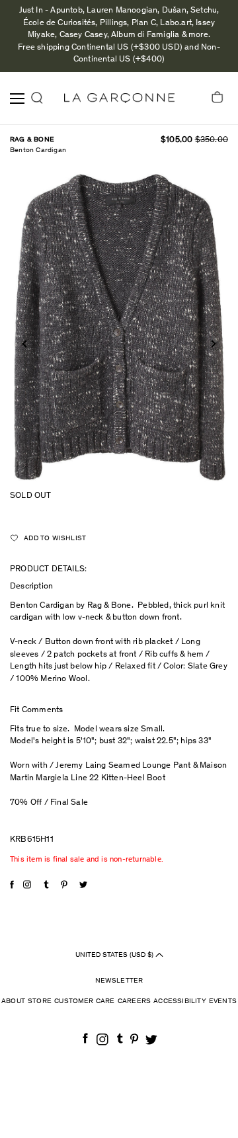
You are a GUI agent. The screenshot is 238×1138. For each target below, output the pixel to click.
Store (40, 1001)
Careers (134, 1001)
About (13, 1001)
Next (212, 343)
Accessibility (179, 1001)
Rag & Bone (32, 139)
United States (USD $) (115, 955)
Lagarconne (119, 98)
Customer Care (84, 1001)
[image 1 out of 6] (119, 325)
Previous (25, 343)
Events (223, 1001)
